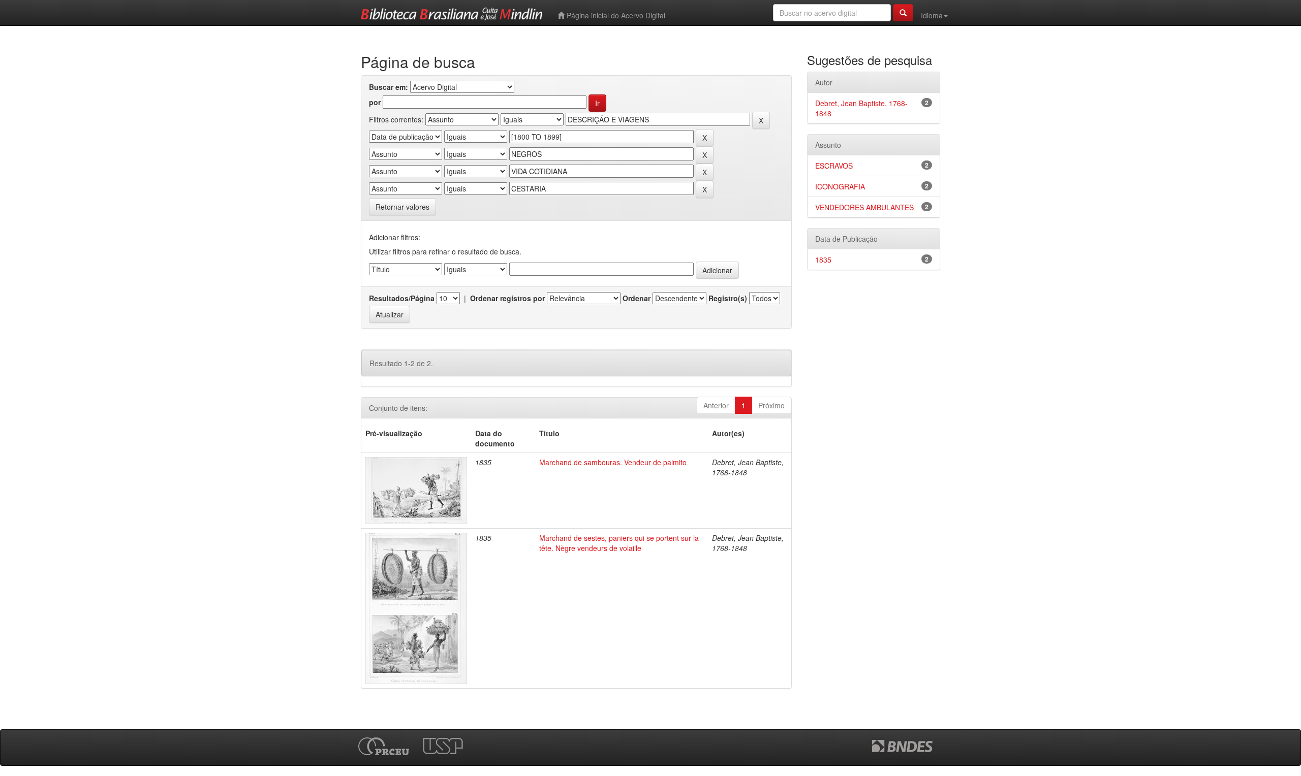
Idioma (932, 15)
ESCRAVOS (834, 165)
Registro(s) (727, 298)
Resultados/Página (402, 298)
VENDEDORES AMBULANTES (864, 207)
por (375, 102)
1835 (823, 259)
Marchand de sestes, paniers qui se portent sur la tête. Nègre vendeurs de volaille (619, 543)
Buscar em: (388, 87)
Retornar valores (402, 207)
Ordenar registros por (507, 298)
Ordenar (636, 298)
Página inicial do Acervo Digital (615, 15)
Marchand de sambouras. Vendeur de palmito (613, 462)
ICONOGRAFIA (840, 186)
